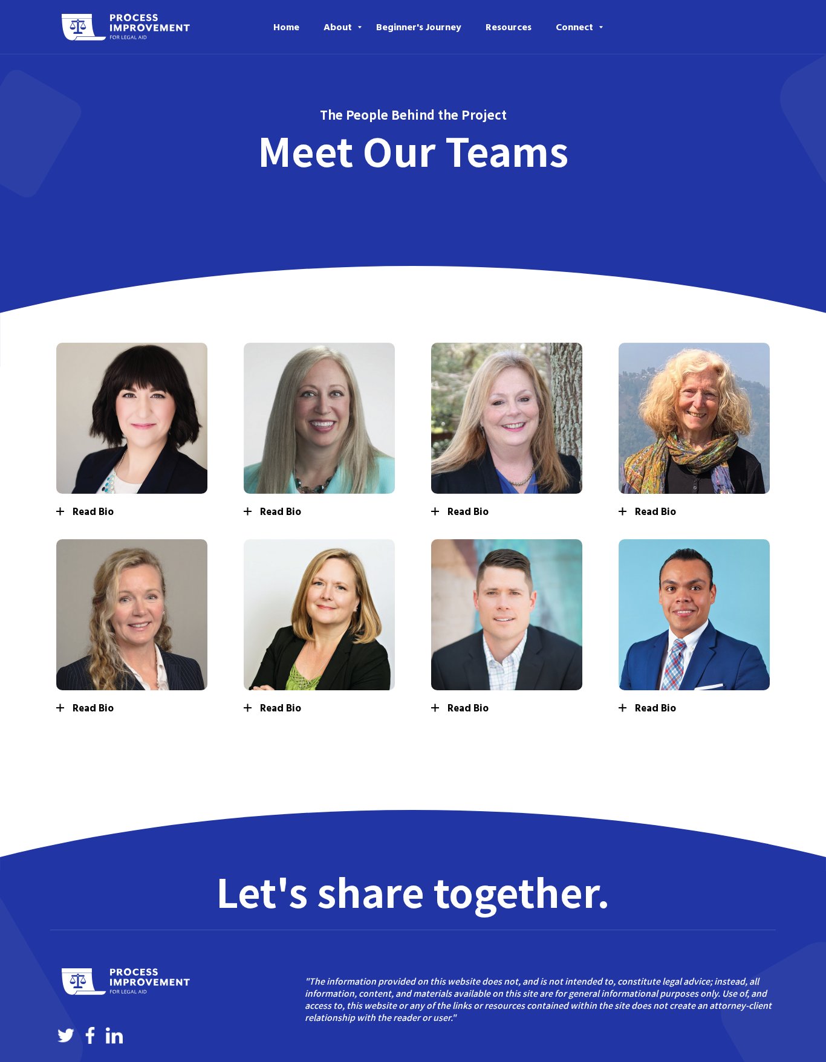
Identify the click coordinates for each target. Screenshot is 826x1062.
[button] (337, 27)
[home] (125, 27)
